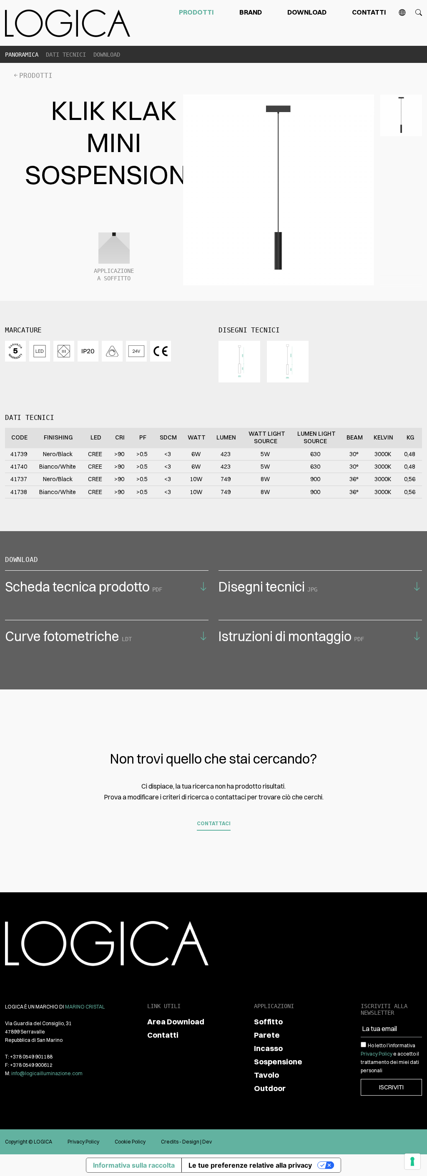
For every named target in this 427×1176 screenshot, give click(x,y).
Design (190, 1142)
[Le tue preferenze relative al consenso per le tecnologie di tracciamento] (412, 1161)
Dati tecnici (66, 54)
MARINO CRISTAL (85, 1007)
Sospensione (278, 1061)
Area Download (175, 1021)
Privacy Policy (376, 1054)
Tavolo (266, 1075)
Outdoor (270, 1088)
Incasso (268, 1048)
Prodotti (196, 12)
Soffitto (268, 1021)
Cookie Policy (130, 1142)
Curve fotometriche (68, 636)
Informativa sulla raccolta (134, 1165)
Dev (207, 1142)
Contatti (369, 12)
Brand (250, 12)
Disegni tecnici (268, 587)
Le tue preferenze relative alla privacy (250, 1165)
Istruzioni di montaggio (291, 636)
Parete (267, 1035)
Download (307, 12)
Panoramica (21, 54)
